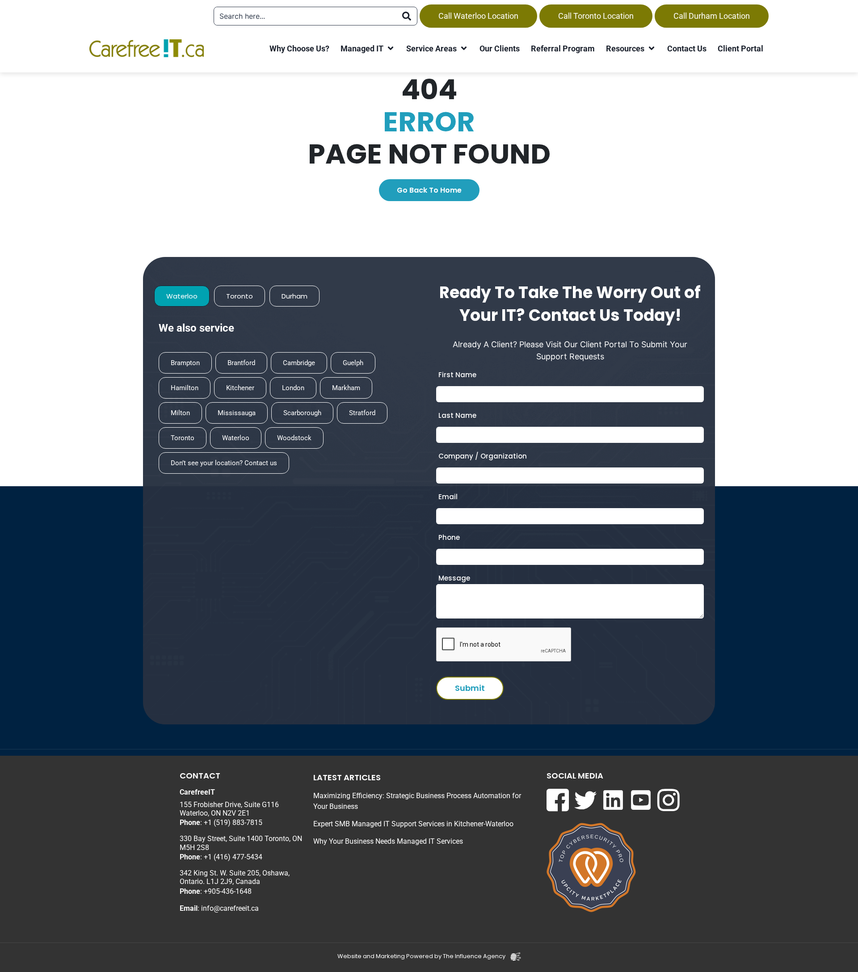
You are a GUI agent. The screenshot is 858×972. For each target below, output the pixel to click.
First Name (457, 374)
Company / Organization (482, 456)
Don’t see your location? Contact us (224, 463)
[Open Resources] (651, 48)
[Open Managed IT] (390, 48)
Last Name (457, 415)
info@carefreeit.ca (230, 908)
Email (448, 496)
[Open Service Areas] (463, 48)
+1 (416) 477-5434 (233, 857)
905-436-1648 (230, 891)
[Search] (406, 16)
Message (454, 578)
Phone (449, 537)
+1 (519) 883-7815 (233, 822)
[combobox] (305, 16)
